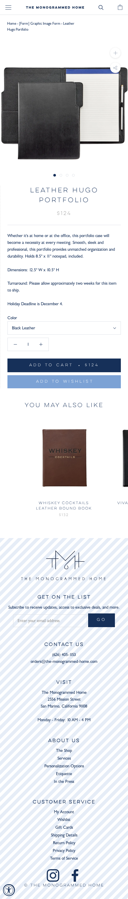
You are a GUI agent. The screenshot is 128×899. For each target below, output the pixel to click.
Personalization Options (64, 766)
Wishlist (64, 819)
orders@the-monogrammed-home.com (64, 661)
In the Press (64, 781)
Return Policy (64, 842)
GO (101, 620)
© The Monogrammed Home (64, 886)
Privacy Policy (64, 850)
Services (64, 758)
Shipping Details (64, 835)
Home (11, 23)
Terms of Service (64, 858)
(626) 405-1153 (64, 654)
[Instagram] (53, 875)
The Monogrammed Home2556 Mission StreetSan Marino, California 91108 (64, 699)
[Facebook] (75, 875)
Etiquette (64, 773)
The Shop (64, 750)
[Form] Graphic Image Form (39, 23)
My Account (64, 811)
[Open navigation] (8, 7)
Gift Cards (64, 827)
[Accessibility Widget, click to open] (9, 890)
